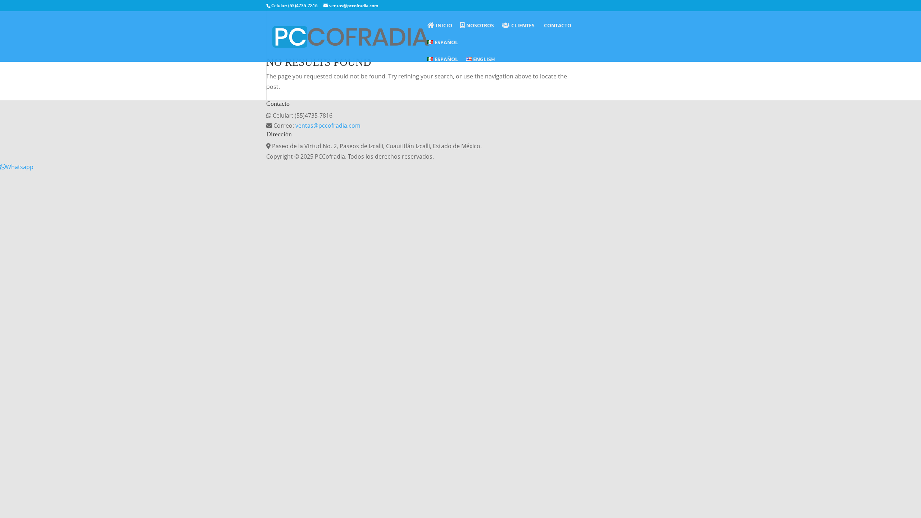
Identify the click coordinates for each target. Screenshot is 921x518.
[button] (16, 167)
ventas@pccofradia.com (327, 126)
